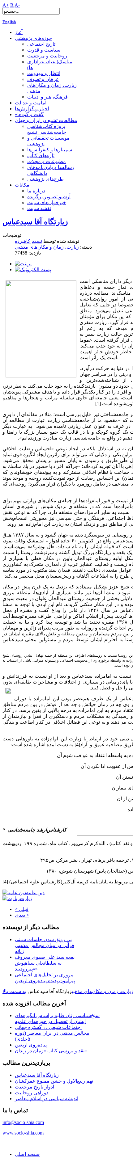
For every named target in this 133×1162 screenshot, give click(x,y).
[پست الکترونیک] (33, 269)
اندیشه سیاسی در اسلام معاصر (46, 1098)
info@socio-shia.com (23, 1122)
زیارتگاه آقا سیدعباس (35, 222)
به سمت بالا (14, 991)
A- (17, 5)
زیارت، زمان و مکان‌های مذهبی (47, 247)
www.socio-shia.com (23, 1132)
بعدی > (22, 915)
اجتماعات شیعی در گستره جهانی (48, 1027)
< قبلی (21, 909)
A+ (5, 5)
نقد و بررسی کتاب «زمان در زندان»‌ (51, 1050)
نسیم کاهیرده (28, 241)
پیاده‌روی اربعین (31, 1044)
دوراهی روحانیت (31, 1092)
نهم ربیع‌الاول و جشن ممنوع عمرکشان (54, 1081)
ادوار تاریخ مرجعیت (34, 1086)
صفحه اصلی (27, 1154)
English (9, 21)
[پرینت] (23, 263)
